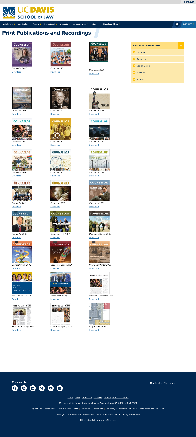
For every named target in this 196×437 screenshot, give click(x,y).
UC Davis (98, 397)
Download (16, 71)
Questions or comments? (44, 408)
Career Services (79, 24)
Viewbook (141, 72)
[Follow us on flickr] (60, 388)
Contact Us (87, 397)
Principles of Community (92, 408)
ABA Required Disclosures (162, 383)
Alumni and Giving (110, 24)
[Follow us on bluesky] (42, 388)
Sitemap (133, 408)
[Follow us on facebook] (15, 388)
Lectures (141, 52)
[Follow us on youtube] (51, 388)
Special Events (143, 65)
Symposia (141, 59)
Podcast (140, 79)
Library (94, 24)
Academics (23, 24)
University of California (116, 408)
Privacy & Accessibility (68, 408)
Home (70, 397)
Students (64, 24)
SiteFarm (111, 420)
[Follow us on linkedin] (33, 388)
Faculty (36, 24)
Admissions (8, 24)
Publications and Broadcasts (146, 45)
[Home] (28, 12)
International (49, 24)
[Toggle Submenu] (181, 45)
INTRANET (187, 24)
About (77, 397)
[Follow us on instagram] (24, 388)
